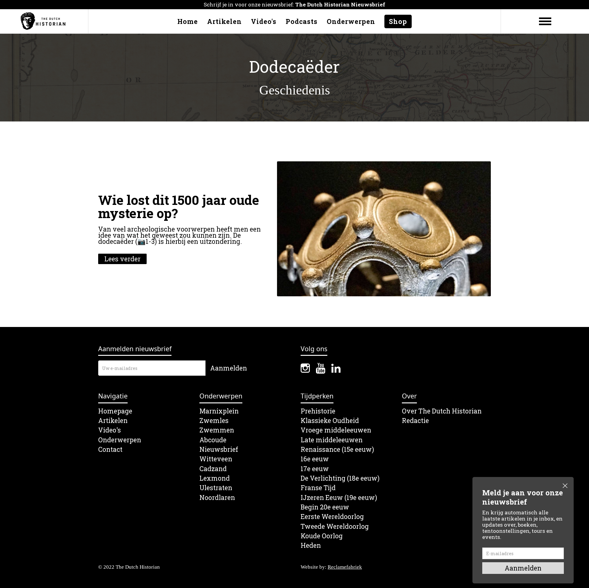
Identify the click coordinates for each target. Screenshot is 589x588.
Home (187, 21)
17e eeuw (315, 469)
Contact (110, 449)
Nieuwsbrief (218, 449)
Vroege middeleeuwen (336, 430)
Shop (398, 21)
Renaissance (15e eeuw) (337, 449)
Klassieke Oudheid (330, 420)
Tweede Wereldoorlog (335, 526)
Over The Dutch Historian (442, 411)
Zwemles (214, 420)
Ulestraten (215, 488)
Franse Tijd (318, 488)
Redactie (415, 420)
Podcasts (302, 21)
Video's (263, 21)
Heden (311, 545)
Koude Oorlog (322, 536)
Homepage (115, 411)
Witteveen (215, 459)
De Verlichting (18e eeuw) (340, 478)
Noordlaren (217, 497)
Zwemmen (216, 430)
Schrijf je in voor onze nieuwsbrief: (294, 4)
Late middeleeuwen (332, 440)
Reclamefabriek (345, 567)
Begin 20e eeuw (325, 507)
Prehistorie (318, 411)
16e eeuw (315, 459)
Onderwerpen (351, 21)
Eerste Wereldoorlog (332, 516)
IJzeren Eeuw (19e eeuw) (339, 497)
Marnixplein (219, 411)
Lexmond (214, 478)
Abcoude (212, 440)
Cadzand (213, 469)
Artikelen (224, 21)
